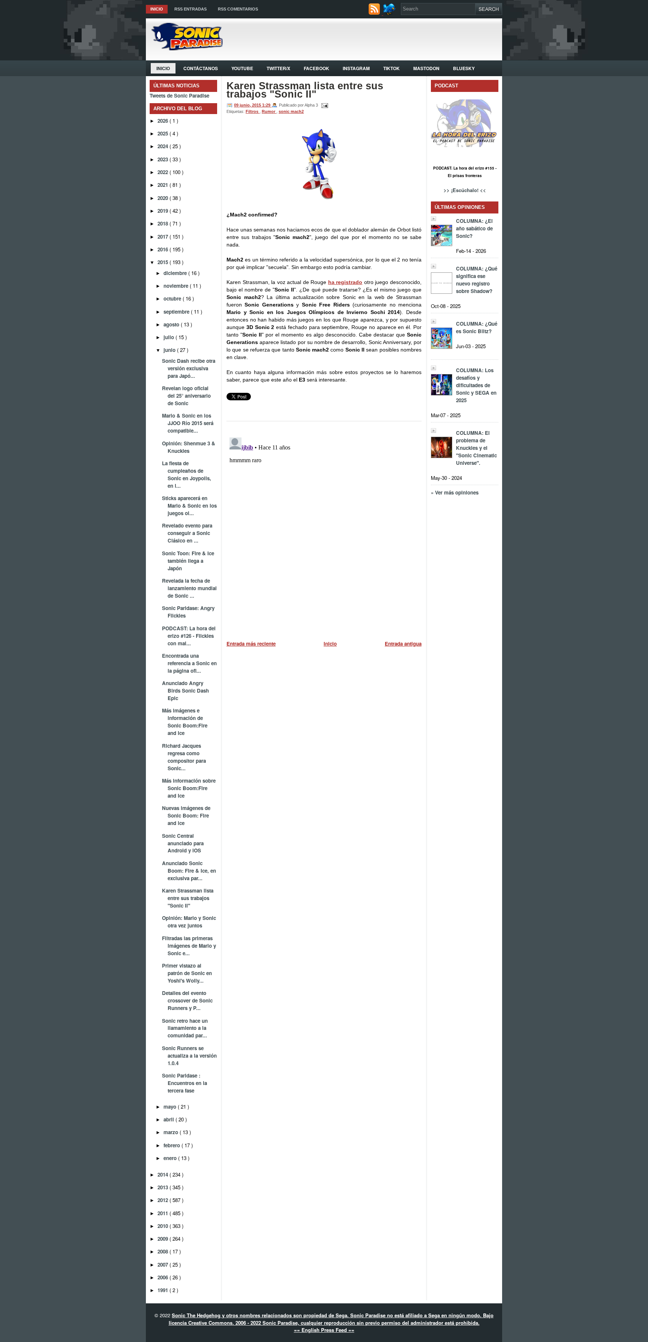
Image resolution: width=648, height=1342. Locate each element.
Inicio (156, 9)
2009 (164, 1238)
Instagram (356, 68)
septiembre (177, 311)
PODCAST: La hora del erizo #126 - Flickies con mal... (189, 636)
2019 (164, 210)
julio (170, 337)
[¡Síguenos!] (390, 13)
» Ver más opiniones (454, 492)
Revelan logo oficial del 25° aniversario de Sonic (186, 396)
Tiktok (391, 68)
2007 (164, 1264)
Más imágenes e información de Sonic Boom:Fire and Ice (184, 721)
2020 (164, 197)
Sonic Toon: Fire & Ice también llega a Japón (188, 561)
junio (170, 349)
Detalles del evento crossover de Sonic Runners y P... (187, 1000)
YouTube (242, 68)
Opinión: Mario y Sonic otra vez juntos (189, 921)
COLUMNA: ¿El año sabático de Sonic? (474, 228)
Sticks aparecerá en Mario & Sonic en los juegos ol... (189, 505)
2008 (164, 1251)
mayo (171, 1106)
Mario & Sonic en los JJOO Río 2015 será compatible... (187, 423)
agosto (172, 324)
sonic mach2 (291, 111)
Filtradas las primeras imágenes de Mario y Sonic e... (189, 946)
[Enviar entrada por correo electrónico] (323, 105)
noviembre (177, 285)
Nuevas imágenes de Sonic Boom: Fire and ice (186, 815)
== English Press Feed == (324, 1329)
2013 (164, 1187)
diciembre (176, 273)
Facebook (316, 68)
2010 (164, 1225)
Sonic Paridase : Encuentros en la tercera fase (184, 1083)
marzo (172, 1132)
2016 (164, 249)
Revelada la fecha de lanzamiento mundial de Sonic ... (189, 588)
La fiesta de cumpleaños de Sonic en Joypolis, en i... (186, 474)
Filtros (253, 111)
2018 (164, 223)
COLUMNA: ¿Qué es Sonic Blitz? (476, 327)
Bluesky (464, 68)
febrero (173, 1145)
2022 (164, 172)
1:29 (267, 105)
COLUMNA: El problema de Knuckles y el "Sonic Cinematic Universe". (476, 447)
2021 (164, 184)
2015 (164, 262)
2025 (164, 133)
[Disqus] (324, 528)
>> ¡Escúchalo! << (465, 190)
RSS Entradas (190, 9)
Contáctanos (200, 68)
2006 (164, 1277)
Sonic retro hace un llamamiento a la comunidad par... (185, 1028)
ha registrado (345, 282)
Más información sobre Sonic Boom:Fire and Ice (189, 788)
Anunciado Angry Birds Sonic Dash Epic (185, 690)
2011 (164, 1213)
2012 (164, 1200)
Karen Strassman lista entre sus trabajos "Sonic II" (187, 898)
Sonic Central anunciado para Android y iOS (183, 843)
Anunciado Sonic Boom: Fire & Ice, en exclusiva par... (189, 871)
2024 (164, 146)
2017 (164, 236)
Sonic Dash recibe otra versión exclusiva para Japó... (188, 368)
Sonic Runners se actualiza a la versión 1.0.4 (189, 1055)
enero (171, 1158)
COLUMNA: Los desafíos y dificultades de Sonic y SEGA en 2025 (476, 385)
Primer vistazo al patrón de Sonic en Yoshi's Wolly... (187, 973)
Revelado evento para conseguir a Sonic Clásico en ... (187, 533)
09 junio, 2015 (248, 105)
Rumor (269, 111)
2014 (164, 1174)
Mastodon (426, 68)
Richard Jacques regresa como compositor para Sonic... (184, 757)
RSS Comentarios (238, 9)
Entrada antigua (403, 643)
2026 (164, 120)
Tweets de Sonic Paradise (179, 95)
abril (170, 1119)
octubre (173, 298)
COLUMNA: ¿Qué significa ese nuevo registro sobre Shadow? (476, 280)
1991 (164, 1290)
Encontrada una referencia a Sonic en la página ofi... (189, 663)
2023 (164, 159)
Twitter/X (278, 68)
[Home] (184, 48)
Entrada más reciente (251, 643)
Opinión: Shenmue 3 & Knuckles (188, 447)
